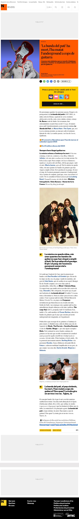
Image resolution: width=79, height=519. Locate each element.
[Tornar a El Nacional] (49, 7)
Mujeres (71, 348)
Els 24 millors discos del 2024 (53, 146)
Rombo (49, 343)
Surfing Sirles (67, 340)
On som (12, 505)
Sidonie (43, 350)
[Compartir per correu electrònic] (54, 81)
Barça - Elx (41, 2)
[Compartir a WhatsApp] (44, 81)
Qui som (12, 501)
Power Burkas (65, 312)
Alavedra (47, 291)
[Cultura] (4, 7)
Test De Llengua (22, 2)
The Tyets (67, 128)
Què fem (12, 503)
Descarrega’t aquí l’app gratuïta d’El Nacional (59, 425)
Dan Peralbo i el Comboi (57, 276)
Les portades (33, 2)
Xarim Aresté (62, 348)
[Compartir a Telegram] (47, 81)
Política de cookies (61, 505)
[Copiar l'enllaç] (58, 81)
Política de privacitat (62, 503)
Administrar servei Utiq (63, 510)
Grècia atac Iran (60, 2)
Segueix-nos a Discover (8, 2)
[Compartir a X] (41, 81)
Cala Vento (49, 281)
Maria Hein (58, 128)
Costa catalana (71, 2)
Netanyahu (49, 2)
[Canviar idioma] (68, 7)
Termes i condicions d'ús (63, 501)
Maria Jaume (50, 165)
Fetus (42, 345)
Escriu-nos (31, 501)
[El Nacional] (3, 503)
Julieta (42, 158)
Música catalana (45, 430)
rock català (57, 430)
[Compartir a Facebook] (51, 81)
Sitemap (30, 503)
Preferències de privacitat (64, 508)
